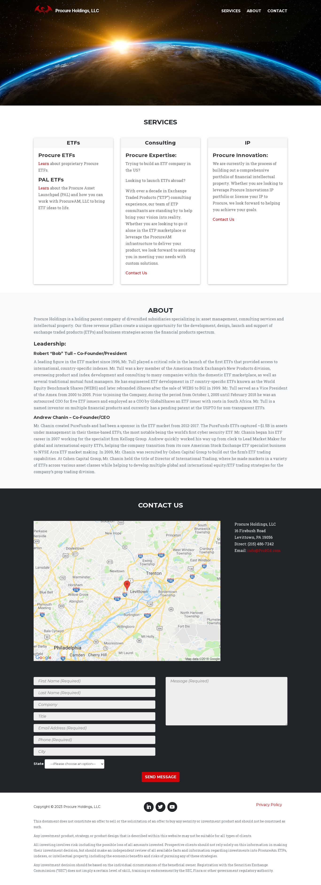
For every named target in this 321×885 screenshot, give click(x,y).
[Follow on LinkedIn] (149, 807)
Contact (277, 11)
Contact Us (136, 273)
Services (231, 11)
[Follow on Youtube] (172, 807)
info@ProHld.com (264, 550)
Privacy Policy (269, 804)
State (39, 764)
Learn (43, 163)
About (254, 11)
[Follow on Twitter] (160, 807)
